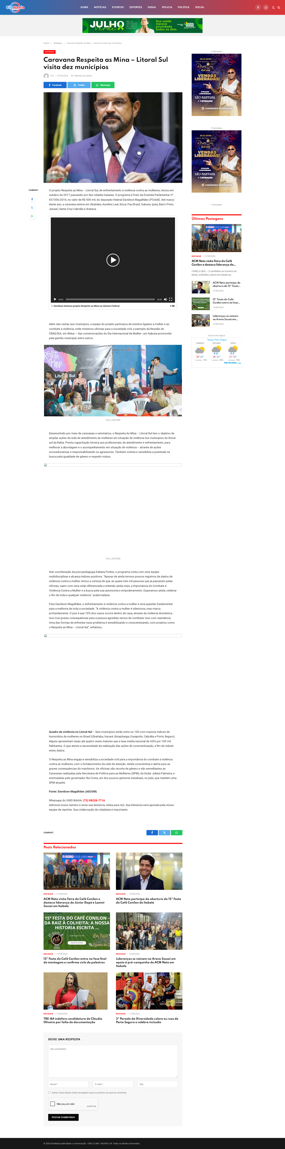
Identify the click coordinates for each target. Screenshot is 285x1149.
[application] (113, 260)
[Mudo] (165, 299)
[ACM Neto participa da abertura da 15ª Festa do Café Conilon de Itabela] (149, 871)
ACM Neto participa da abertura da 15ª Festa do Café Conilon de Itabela (148, 901)
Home (84, 7)
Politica (183, 7)
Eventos (118, 7)
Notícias (100, 7)
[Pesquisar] (278, 7)
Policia (167, 7)
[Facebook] (32, 199)
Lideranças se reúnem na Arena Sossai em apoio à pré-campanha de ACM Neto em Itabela (146, 962)
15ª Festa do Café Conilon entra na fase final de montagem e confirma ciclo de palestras (75, 960)
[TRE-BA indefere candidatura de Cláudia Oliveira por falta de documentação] (77, 991)
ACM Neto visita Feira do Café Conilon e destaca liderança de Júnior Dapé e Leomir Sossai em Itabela (74, 903)
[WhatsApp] (32, 216)
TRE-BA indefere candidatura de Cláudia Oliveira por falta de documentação (73, 1020)
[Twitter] (32, 207)
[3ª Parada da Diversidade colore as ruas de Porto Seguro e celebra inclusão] (149, 991)
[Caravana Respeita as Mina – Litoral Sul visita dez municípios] (113, 137)
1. (85, 306)
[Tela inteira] (170, 299)
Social (200, 7)
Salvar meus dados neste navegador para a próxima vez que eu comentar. (89, 1092)
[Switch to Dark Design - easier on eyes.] (273, 7)
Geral (152, 7)
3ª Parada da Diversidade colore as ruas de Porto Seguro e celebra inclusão (147, 1020)
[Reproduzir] (55, 299)
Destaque (49, 52)
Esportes (135, 7)
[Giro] (15, 7)
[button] (113, 260)
